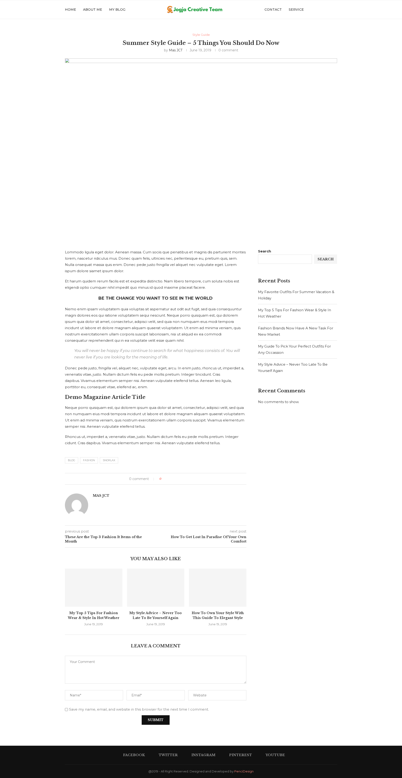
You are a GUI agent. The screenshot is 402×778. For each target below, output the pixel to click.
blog (71, 460)
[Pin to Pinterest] (178, 479)
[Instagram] (318, 9)
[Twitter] (313, 9)
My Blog (117, 9)
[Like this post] (164, 479)
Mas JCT (175, 50)
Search (264, 251)
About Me (92, 9)
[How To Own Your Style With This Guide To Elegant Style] (217, 588)
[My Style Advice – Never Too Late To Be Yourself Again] (155, 588)
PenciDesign (244, 771)
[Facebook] (308, 9)
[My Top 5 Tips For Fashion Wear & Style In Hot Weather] (93, 588)
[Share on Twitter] (173, 479)
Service (296, 9)
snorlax (109, 460)
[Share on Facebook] (169, 479)
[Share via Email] (182, 479)
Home (70, 9)
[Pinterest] (323, 9)
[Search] (334, 9)
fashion (89, 460)
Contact (273, 9)
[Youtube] (328, 9)
